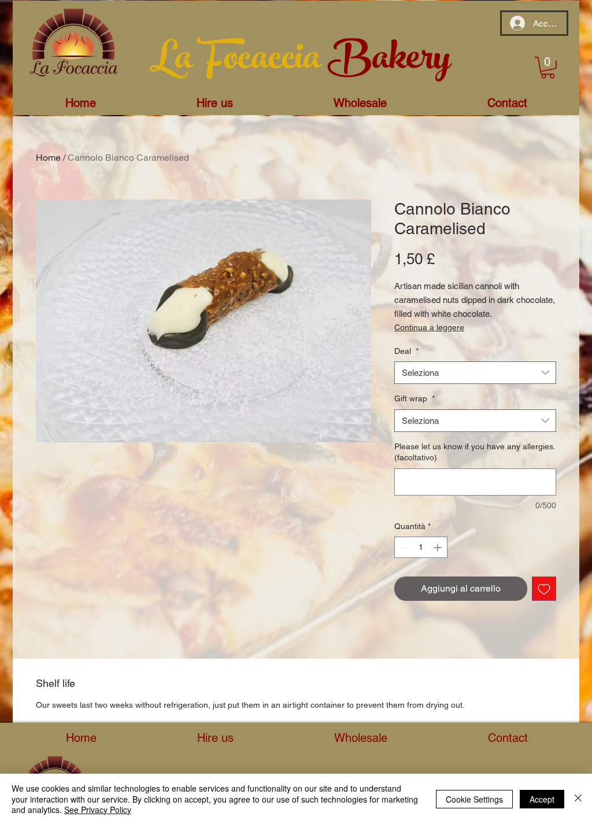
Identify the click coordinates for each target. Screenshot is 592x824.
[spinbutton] (420, 547)
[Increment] (438, 547)
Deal (406, 351)
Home (48, 157)
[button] (548, 68)
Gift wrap (414, 398)
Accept (542, 799)
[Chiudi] (578, 799)
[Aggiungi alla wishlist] (544, 589)
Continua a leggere (429, 327)
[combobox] (475, 372)
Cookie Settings (474, 799)
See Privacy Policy (97, 809)
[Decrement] (403, 547)
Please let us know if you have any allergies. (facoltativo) (474, 452)
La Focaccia (238, 62)
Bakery (389, 62)
